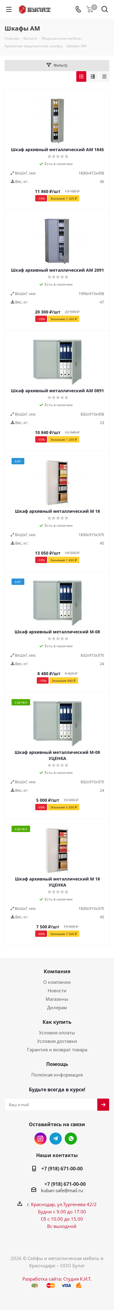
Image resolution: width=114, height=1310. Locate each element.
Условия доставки (57, 1041)
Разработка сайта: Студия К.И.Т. (57, 1279)
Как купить (57, 1022)
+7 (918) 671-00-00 (62, 1168)
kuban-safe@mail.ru (62, 1190)
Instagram (40, 1139)
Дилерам (57, 1007)
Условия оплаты (57, 1033)
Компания (57, 971)
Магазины (57, 999)
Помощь (57, 1064)
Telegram (56, 1139)
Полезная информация (57, 1075)
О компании (57, 982)
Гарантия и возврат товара (57, 1049)
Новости (57, 990)
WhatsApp (71, 1139)
